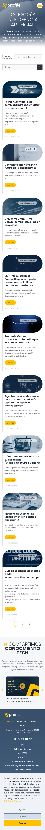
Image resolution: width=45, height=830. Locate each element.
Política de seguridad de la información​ (22, 765)
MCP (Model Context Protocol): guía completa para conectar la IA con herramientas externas (20, 280)
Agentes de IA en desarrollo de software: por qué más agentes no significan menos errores (22, 401)
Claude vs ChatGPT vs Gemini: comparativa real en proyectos (22, 222)
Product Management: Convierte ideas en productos (21, 700)
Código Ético (22, 757)
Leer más (10, 131)
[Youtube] (26, 739)
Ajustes (22, 809)
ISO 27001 (22, 753)
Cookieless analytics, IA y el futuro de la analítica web (21, 166)
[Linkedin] (14, 739)
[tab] (11, 721)
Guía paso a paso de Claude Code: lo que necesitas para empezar (22, 575)
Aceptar (22, 823)
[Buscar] (39, 67)
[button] (40, 5)
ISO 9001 (22, 745)
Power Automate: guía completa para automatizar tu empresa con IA (22, 105)
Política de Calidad (22, 749)
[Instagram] (22, 739)
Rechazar (22, 816)
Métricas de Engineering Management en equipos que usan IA (20, 517)
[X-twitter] (18, 739)
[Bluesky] (30, 739)
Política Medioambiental (22, 761)
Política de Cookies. (13, 801)
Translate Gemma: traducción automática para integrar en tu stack (22, 339)
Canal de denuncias (22, 769)
